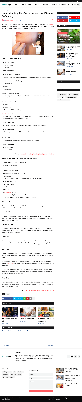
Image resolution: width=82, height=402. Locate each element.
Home (3, 1)
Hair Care (46, 4)
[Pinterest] (27, 298)
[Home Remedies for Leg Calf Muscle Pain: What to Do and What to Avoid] (61, 63)
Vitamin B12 (5, 114)
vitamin (51, 24)
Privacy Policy (14, 1)
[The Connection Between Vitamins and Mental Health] (61, 72)
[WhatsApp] (24, 298)
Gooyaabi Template (27, 399)
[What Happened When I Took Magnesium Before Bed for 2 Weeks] (61, 55)
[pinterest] (77, 1)
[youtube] (75, 1)
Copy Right (27, 1)
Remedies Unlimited (26, 4)
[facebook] (72, 1)
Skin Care (38, 4)
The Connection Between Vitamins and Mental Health (27, 319)
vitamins (10, 263)
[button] (79, 4)
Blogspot (30, 398)
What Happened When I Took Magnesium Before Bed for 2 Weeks (9, 320)
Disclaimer (21, 1)
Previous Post (6, 345)
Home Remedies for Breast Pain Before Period (73, 47)
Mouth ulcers (7, 192)
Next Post (50, 345)
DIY (70, 94)
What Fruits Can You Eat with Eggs (71, 384)
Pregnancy (62, 4)
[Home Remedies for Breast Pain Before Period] (61, 48)
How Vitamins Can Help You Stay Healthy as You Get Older (36, 154)
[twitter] (79, 1)
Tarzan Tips (15, 398)
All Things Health (73, 4)
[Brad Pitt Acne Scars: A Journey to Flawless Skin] (60, 370)
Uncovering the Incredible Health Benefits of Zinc (39, 290)
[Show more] (33, 298)
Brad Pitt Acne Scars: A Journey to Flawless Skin (71, 369)
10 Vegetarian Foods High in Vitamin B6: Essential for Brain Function (46, 320)
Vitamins (54, 4)
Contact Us (34, 1)
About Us (8, 1)
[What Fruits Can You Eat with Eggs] (60, 385)
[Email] (30, 298)
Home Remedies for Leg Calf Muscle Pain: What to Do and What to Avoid (73, 63)
